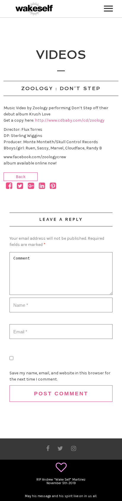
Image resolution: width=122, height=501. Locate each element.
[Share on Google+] (30, 187)
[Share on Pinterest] (52, 187)
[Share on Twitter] (20, 187)
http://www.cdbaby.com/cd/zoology (70, 120)
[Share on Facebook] (9, 187)
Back (20, 176)
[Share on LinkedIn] (41, 187)
